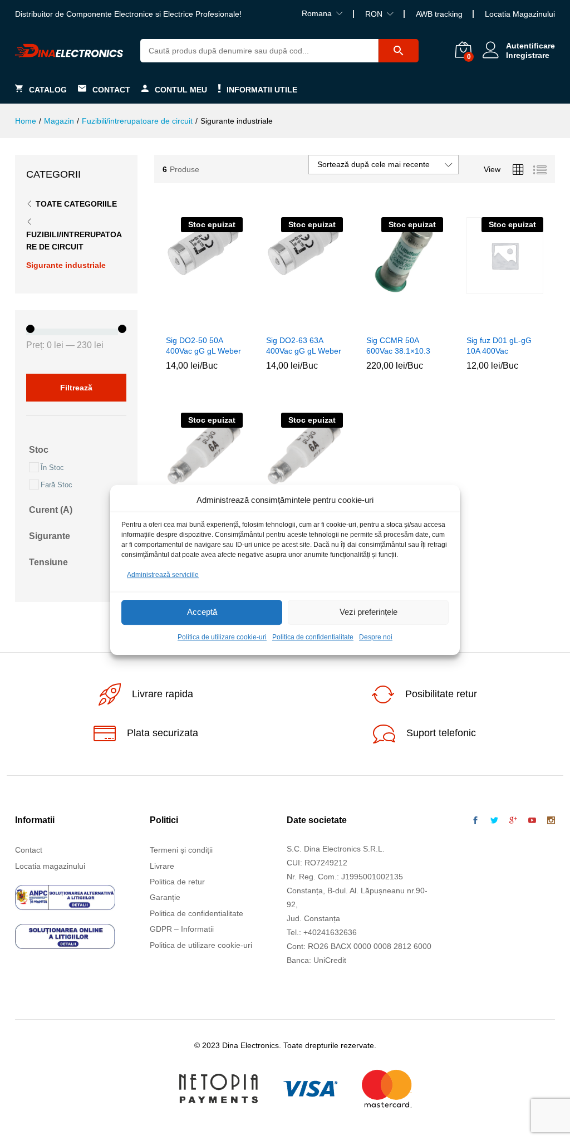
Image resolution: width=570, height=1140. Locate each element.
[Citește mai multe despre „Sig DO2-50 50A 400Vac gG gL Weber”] (189, 321)
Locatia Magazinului (520, 13)
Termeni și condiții (181, 849)
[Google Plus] (513, 821)
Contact (111, 89)
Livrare (162, 866)
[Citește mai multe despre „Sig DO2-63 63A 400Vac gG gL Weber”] (290, 321)
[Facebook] (475, 821)
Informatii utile (262, 89)
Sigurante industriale (66, 265)
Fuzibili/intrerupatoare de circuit (74, 240)
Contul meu (181, 89)
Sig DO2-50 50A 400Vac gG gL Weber (203, 345)
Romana (317, 13)
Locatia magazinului (50, 866)
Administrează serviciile (163, 575)
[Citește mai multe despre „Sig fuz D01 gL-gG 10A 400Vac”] (490, 321)
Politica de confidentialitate (312, 637)
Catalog (48, 89)
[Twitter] (494, 821)
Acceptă (202, 612)
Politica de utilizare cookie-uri (222, 637)
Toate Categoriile (76, 203)
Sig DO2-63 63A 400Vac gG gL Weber (303, 345)
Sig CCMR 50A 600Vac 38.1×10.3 (398, 345)
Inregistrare (527, 55)
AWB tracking (439, 13)
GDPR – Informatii (182, 928)
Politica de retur (177, 881)
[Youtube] (532, 821)
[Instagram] (551, 821)
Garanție (165, 897)
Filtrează (76, 387)
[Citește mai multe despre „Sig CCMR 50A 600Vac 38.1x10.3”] (390, 321)
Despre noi (375, 637)
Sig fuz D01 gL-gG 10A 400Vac (499, 345)
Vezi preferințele (368, 612)
